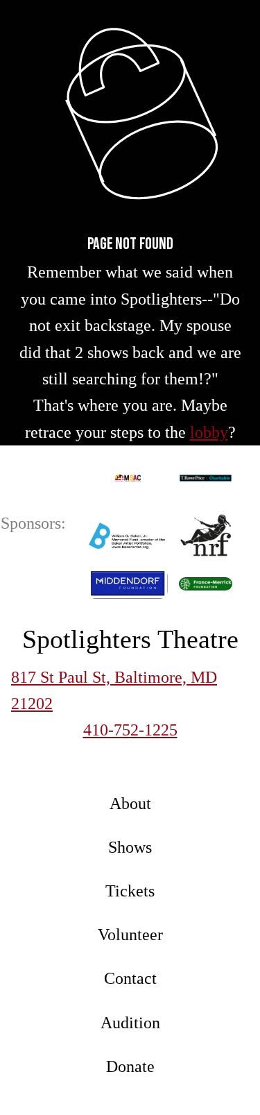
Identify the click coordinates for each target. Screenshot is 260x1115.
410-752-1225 (130, 730)
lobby (209, 432)
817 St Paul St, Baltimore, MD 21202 (114, 690)
